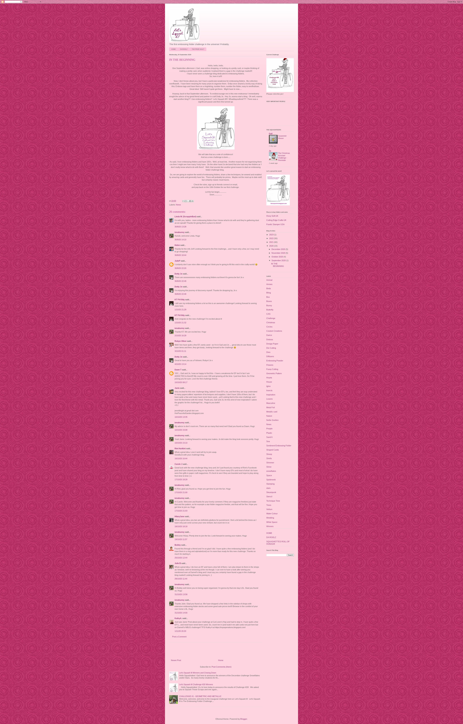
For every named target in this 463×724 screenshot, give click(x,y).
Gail (270, 134)
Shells (269, 458)
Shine (268, 467)
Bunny (269, 305)
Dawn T (178, 370)
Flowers (269, 365)
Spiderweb (271, 480)
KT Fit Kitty (180, 300)
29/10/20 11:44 (181, 579)
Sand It (269, 437)
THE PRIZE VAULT (198, 49)
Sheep (269, 454)
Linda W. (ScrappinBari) (185, 217)
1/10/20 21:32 (180, 323)
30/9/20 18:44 (180, 255)
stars (268, 488)
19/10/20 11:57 (181, 539)
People (269, 429)
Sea (268, 441)
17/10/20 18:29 (181, 480)
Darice (269, 335)
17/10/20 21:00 (181, 492)
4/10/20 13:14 (180, 364)
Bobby (178, 545)
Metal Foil (270, 407)
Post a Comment (179, 637)
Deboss (269, 340)
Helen (177, 245)
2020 (271, 246)
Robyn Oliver (181, 341)
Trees (268, 505)
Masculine (270, 403)
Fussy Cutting (272, 369)
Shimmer (270, 463)
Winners (269, 526)
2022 (271, 238)
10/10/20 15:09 (181, 430)
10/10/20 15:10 (181, 443)
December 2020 (279, 249)
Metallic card (271, 412)
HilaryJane (179, 516)
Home (220, 660)
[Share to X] (188, 201)
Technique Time (273, 501)
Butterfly (269, 310)
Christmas (270, 323)
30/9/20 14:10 (180, 240)
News (178, 205)
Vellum (269, 509)
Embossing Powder (274, 361)
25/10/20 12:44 (181, 558)
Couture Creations (274, 331)
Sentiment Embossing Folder (278, 446)
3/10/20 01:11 (180, 351)
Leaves (269, 399)
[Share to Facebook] (190, 201)
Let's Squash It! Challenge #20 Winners (196, 684)
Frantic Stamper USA (275, 224)
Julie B (178, 563)
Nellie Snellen (272, 420)
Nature (269, 416)
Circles (269, 327)
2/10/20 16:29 (180, 336)
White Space (271, 522)
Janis (177, 388)
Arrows (269, 284)
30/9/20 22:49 (180, 281)
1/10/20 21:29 (180, 310)
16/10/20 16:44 (181, 459)
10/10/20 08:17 (181, 382)
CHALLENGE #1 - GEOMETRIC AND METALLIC (200, 696)
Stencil (269, 497)
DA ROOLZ (183, 49)
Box (268, 297)
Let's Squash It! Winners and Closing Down (197, 673)
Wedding (270, 518)
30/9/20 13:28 (180, 227)
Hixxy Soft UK (272, 216)
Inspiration (270, 395)
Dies (268, 352)
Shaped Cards (272, 450)
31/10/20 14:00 (181, 613)
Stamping (270, 484)
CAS (268, 314)
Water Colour (272, 514)
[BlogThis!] (185, 201)
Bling (268, 293)
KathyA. (178, 618)
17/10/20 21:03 (181, 511)
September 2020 (279, 260)
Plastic (269, 433)
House (269, 382)
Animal (269, 280)
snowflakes (271, 471)
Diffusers (270, 356)
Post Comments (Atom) (221, 667)
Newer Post (176, 660)
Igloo (268, 386)
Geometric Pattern (274, 373)
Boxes (269, 301)
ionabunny (179, 232)
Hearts (269, 378)
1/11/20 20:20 (180, 631)
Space (269, 475)
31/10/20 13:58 (181, 594)
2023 (271, 235)
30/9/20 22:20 (180, 268)
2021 (271, 242)
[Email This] (183, 201)
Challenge (270, 318)
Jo (270, 151)
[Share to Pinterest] (192, 201)
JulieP (177, 261)
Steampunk (271, 492)
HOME (173, 49)
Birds (268, 288)
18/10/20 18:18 (181, 526)
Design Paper (272, 344)
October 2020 (278, 257)
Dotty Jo (178, 274)
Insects (269, 390)
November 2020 (279, 253)
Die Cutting (271, 348)
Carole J (178, 464)
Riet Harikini (180, 449)
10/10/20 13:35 (181, 417)
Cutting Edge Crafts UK (276, 220)
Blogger (243, 719)
